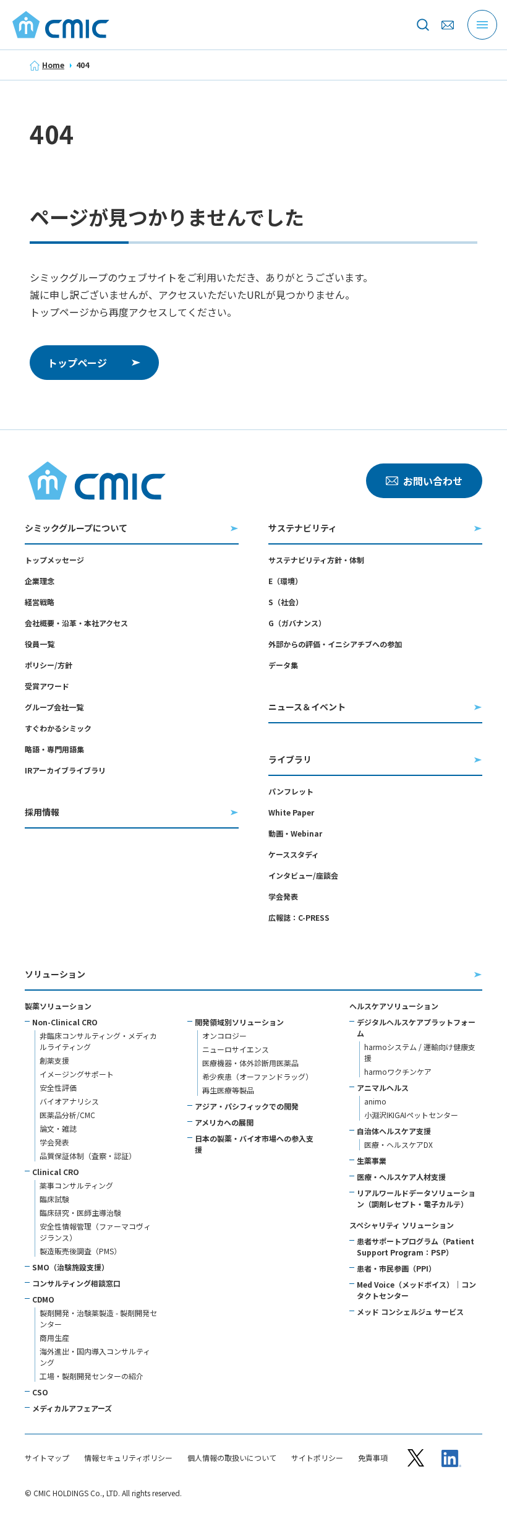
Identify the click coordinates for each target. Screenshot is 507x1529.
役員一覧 (39, 644)
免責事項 (373, 1458)
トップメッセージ (54, 559)
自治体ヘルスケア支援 (394, 1131)
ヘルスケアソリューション (393, 1006)
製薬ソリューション (58, 1006)
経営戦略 (39, 602)
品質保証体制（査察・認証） (88, 1155)
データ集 (283, 665)
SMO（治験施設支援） (70, 1267)
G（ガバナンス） (297, 623)
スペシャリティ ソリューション (401, 1225)
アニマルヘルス (383, 1087)
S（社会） (285, 602)
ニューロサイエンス (235, 1049)
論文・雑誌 (58, 1128)
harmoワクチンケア (398, 1071)
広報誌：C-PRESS (299, 917)
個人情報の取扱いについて (231, 1458)
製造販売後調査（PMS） (80, 1251)
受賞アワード (47, 686)
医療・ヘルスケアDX (398, 1144)
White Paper (291, 812)
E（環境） (285, 580)
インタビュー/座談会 (303, 875)
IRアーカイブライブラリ (65, 770)
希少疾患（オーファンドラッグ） (257, 1076)
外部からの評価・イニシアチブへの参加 (335, 644)
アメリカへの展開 (224, 1122)
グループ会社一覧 (54, 707)
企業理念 (39, 580)
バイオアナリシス (69, 1101)
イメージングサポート (77, 1074)
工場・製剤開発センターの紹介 (91, 1376)
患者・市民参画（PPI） (396, 1268)
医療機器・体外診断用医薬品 (250, 1062)
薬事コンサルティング (76, 1185)
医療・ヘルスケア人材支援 (401, 1176)
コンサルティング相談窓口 (76, 1283)
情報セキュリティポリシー (128, 1458)
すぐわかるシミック (58, 728)
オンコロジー (224, 1035)
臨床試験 (54, 1199)
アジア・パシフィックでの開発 (247, 1106)
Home (53, 64)
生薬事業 (371, 1160)
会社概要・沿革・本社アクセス (76, 623)
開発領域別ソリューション (239, 1022)
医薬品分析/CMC (67, 1114)
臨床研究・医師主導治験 (80, 1212)
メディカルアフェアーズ (72, 1408)
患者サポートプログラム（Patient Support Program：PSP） (415, 1246)
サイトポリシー (317, 1458)
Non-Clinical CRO (65, 1022)
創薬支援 (54, 1060)
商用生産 (54, 1337)
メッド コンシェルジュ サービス (410, 1311)
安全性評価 (58, 1087)
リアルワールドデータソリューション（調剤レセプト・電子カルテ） (416, 1198)
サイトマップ (47, 1458)
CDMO (43, 1299)
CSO (40, 1392)
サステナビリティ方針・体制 (316, 559)
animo (375, 1101)
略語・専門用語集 (54, 749)
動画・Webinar (295, 833)
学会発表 (283, 896)
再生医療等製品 (228, 1090)
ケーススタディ (293, 854)
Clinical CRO (55, 1171)
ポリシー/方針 (48, 665)
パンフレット (290, 791)
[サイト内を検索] (423, 25)
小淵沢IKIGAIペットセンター (411, 1114)
